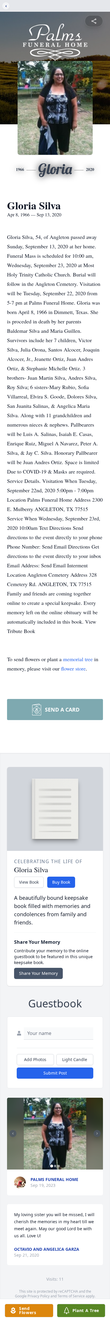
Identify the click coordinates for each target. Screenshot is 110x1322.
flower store (73, 668)
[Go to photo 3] (58, 1166)
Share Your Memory (38, 973)
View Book (29, 882)
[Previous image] (12, 1133)
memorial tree (78, 659)
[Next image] (97, 1133)
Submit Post (55, 1073)
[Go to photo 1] (51, 1166)
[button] (55, 1134)
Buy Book (61, 882)
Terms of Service (71, 1296)
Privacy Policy (39, 1296)
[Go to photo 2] (55, 1166)
